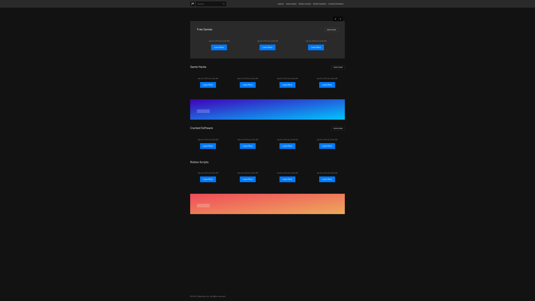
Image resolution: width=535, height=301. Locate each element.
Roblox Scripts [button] (305, 4)
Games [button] (281, 4)
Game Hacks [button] (291, 4)
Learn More (219, 47)
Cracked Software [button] (336, 4)
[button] (335, 18)
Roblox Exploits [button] (319, 4)
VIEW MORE (331, 30)
